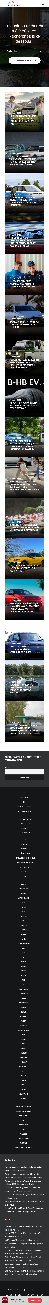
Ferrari (23, 948)
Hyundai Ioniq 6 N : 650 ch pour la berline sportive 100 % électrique (24, 324)
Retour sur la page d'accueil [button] (24, 60)
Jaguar (23, 975)
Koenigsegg (23, 989)
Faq (24, 802)
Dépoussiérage (25, 853)
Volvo (23, 1099)
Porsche (23, 1057)
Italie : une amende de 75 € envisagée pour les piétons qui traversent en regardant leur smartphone (24, 485)
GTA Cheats (25, 844)
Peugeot (24, 1053)
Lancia (23, 998)
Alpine (23, 893)
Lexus (23, 1007)
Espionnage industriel (25, 863)
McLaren (23, 1026)
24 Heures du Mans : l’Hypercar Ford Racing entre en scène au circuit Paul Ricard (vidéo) (22, 242)
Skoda (23, 1076)
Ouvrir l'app (35, 1300)
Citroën (24, 930)
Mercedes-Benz (23, 1030)
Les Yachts (25, 828)
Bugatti (24, 916)
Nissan (23, 1039)
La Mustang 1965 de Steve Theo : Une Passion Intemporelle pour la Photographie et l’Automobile (24, 1243)
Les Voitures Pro (25, 824)
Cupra (23, 934)
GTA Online (25, 849)
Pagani (23, 1048)
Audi (23, 903)
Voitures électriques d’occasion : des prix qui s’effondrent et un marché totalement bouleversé (23, 445)
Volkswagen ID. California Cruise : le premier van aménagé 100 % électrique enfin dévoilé (22, 201)
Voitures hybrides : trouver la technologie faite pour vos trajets (23, 568)
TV (9, 1219)
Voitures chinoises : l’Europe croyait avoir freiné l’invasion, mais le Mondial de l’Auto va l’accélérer (24, 729)
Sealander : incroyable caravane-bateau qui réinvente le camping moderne (21, 689)
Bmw (23, 912)
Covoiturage (23, 1125)
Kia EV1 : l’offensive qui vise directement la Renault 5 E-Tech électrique (23, 406)
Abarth (23, 884)
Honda (23, 962)
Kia (24, 985)
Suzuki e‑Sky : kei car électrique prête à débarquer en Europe (20, 649)
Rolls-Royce (23, 1067)
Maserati (23, 1016)
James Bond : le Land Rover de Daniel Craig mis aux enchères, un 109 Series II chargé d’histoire (24, 364)
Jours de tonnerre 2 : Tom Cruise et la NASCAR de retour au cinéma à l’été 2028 (22, 120)
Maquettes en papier (23, 1111)
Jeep (23, 980)
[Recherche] (35, 3)
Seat (23, 1071)
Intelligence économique (25, 858)
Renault (24, 1062)
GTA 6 (25, 840)
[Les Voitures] (13, 3)
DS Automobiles (24, 944)
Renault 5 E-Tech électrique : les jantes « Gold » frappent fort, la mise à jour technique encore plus (24, 607)
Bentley (24, 907)
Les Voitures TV (25, 819)
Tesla (23, 1085)
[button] (43, 3)
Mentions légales (24, 811)
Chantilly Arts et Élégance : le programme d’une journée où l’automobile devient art (24, 527)
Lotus (23, 1012)
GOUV (23, 1129)
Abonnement (24, 797)
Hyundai (24, 966)
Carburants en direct (23, 1148)
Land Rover (23, 1003)
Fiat (23, 953)
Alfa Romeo (23, 889)
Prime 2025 (23, 1134)
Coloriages (23, 1116)
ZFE (23, 1120)
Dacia (24, 939)
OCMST (25, 872)
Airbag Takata (23, 1138)
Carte (24, 793)
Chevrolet (24, 925)
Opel (23, 1044)
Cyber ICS (25, 867)
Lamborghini (23, 994)
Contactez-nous (24, 807)
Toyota (23, 1089)
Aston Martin (23, 898)
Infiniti (23, 971)
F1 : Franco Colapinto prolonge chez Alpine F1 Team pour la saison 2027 (22, 284)
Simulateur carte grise (23, 1107)
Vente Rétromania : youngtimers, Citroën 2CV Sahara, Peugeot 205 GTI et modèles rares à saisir (22, 160)
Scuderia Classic (25, 833)
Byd (23, 921)
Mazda (23, 1021)
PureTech (23, 1143)
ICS (25, 876)
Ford (23, 957)
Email (7, 768)
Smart (23, 1080)
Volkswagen (23, 1094)
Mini (23, 1035)
